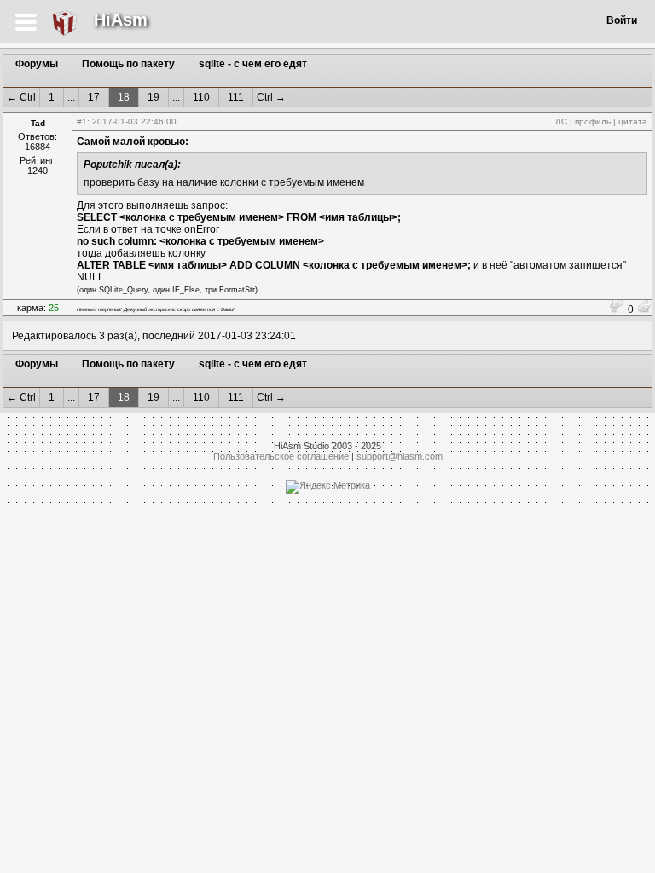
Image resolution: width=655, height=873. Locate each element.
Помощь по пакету (128, 64)
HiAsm (121, 19)
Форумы (36, 64)
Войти (621, 20)
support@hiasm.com (399, 456)
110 (201, 97)
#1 (82, 121)
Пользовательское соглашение (281, 456)
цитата (632, 121)
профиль (593, 121)
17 (94, 97)
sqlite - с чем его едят (253, 64)
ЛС (561, 121)
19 (153, 97)
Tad (38, 123)
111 (236, 97)
